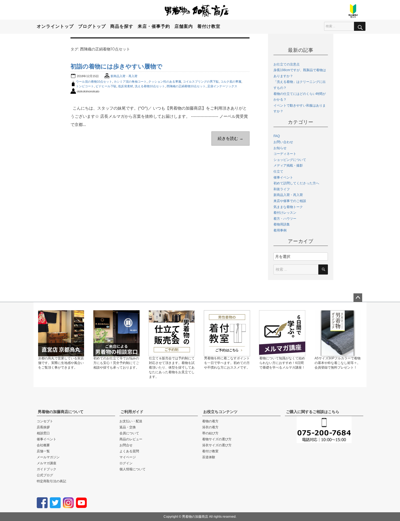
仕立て (278, 171)
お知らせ (280, 148)
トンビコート (85, 86)
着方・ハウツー (284, 219)
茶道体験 (208, 457)
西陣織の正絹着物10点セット (186, 86)
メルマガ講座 (46, 463)
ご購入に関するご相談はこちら (312, 411)
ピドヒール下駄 (106, 86)
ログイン (126, 463)
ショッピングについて (289, 160)
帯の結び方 (210, 433)
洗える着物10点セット (150, 86)
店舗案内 (183, 26)
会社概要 (43, 445)
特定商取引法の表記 (51, 481)
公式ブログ (45, 475)
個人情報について (132, 469)
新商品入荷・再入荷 (123, 76)
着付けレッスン (284, 213)
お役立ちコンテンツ (220, 411)
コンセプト (45, 421)
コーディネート (284, 154)
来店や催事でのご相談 (289, 201)
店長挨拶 (43, 427)
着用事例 (280, 230)
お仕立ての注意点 (286, 64)
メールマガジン (48, 457)
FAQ (276, 136)
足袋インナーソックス (222, 86)
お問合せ (126, 445)
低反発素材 (125, 86)
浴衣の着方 (210, 427)
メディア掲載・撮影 (288, 165)
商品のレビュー (130, 439)
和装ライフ (281, 189)
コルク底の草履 (230, 81)
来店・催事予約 (154, 26)
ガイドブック (46, 469)
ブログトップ (92, 26)
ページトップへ (357, 297)
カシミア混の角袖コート (130, 81)
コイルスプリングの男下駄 (201, 81)
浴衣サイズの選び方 (217, 445)
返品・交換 (127, 427)
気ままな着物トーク (288, 207)
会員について (129, 433)
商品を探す (121, 26)
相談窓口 (43, 433)
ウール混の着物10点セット (94, 81)
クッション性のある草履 (164, 81)
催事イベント (283, 177)
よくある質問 (129, 451)
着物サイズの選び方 (217, 439)
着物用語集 (281, 224)
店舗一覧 (43, 451)
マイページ (127, 457)
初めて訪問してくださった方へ (296, 183)
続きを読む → (230, 138)
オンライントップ (55, 26)
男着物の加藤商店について (61, 411)
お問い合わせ (283, 142)
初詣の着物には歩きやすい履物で (116, 66)
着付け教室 (208, 26)
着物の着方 (210, 421)
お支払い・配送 (130, 421)
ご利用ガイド (132, 411)
